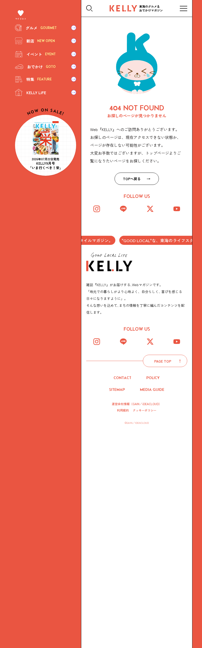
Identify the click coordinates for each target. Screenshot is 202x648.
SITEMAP (117, 389)
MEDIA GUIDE (152, 389)
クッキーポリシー (144, 410)
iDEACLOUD (150, 404)
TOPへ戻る (132, 178)
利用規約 (123, 410)
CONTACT (122, 378)
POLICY (153, 378)
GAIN (136, 404)
